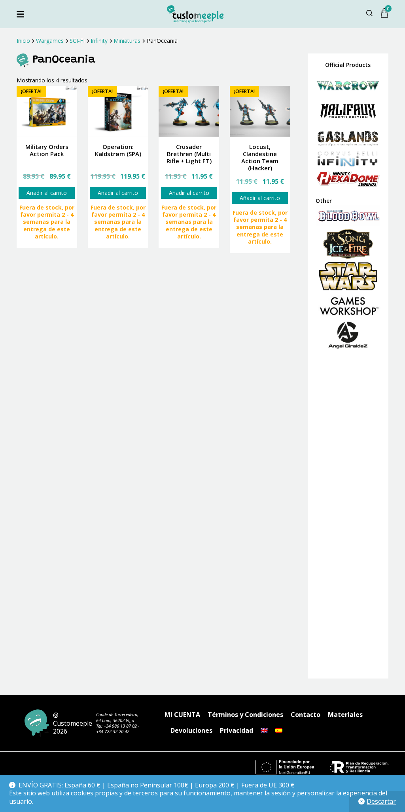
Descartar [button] (381, 801)
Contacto (305, 714)
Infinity (99, 40)
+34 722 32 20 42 (112, 731)
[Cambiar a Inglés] (264, 730)
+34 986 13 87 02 (120, 726)
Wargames (50, 40)
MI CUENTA (182, 714)
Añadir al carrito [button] (46, 192)
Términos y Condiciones (245, 714)
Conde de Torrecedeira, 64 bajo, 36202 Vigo (117, 717)
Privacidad (236, 730)
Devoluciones (191, 730)
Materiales (345, 714)
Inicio (23, 40)
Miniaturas (127, 40)
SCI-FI (77, 40)
